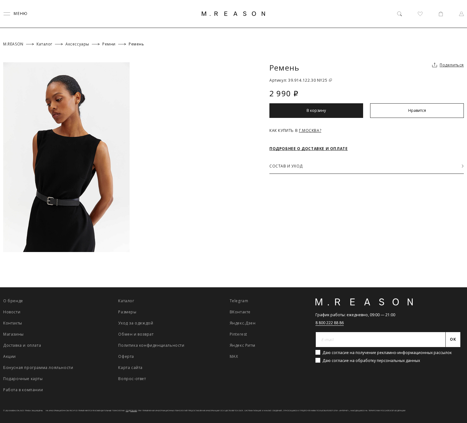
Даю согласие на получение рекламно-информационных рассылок (387, 352)
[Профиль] (461, 13)
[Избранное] (420, 13)
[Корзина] (440, 13)
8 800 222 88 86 (329, 322)
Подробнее (131, 410)
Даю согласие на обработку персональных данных (371, 360)
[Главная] (233, 13)
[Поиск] (399, 13)
